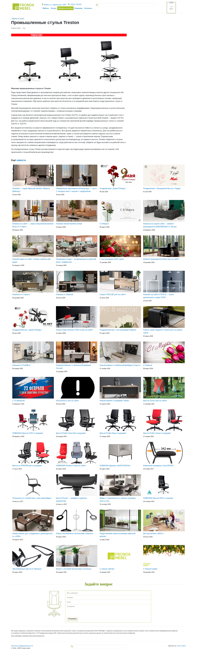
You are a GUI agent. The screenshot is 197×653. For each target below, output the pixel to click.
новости (21, 160)
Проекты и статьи (18, 18)
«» (181, 646)
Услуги (53, 8)
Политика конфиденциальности (22, 646)
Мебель (46, 8)
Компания (78, 8)
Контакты (88, 8)
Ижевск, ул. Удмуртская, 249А (55, 4)
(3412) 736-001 (76, 4)
